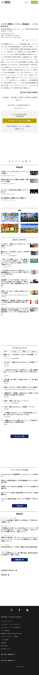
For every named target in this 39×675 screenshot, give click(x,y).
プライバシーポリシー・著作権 (9, 636)
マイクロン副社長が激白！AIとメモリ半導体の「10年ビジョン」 (19, 499)
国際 (2, 35)
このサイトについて (6, 621)
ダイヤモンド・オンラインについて (11, 617)
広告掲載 (3, 642)
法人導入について (6, 649)
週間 (24, 351)
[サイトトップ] (7, 2)
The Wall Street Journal (7, 33)
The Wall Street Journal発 (12, 35)
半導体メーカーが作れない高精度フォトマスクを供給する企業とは (19, 487)
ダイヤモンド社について (8, 660)
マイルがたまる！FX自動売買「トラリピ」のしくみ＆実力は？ (19, 475)
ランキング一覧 (19, 436)
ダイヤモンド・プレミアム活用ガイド (11, 627)
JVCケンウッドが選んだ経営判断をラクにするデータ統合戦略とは (19, 493)
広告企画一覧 (5, 575)
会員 (33, 351)
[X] (11, 610)
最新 (5, 351)
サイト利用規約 (5, 630)
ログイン (26, 2)
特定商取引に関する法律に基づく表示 (11, 633)
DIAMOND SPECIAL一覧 (9, 570)
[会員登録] (34, 2)
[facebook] (19, 610)
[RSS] (27, 610)
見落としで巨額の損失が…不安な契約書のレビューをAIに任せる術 (19, 481)
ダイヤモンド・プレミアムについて (10, 624)
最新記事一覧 (19, 560)
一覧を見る (19, 506)
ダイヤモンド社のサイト (8, 654)
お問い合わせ (4, 646)
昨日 (15, 351)
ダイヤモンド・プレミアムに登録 (19, 121)
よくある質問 (4, 639)
